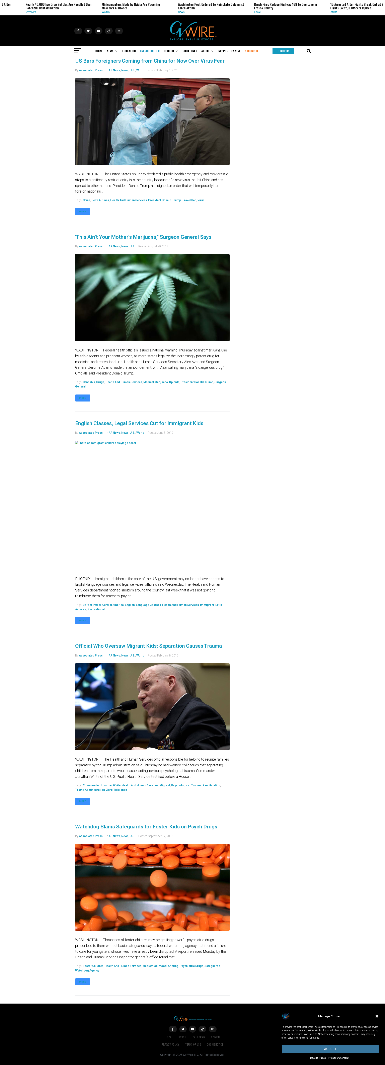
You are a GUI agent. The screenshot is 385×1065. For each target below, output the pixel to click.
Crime (316, 12)
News (164, 12)
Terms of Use (193, 1044)
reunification (211, 785)
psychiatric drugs (191, 966)
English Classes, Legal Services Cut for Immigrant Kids (139, 423)
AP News (114, 70)
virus (201, 200)
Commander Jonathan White (102, 785)
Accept (330, 1049)
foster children (93, 966)
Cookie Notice (215, 1044)
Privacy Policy (170, 1044)
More (82, 211)
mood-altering (168, 966)
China (86, 200)
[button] (377, 1016)
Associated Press (91, 70)
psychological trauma (186, 785)
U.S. (132, 70)
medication (150, 966)
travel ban (189, 200)
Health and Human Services (128, 200)
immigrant (207, 604)
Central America (113, 604)
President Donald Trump (164, 200)
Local (240, 12)
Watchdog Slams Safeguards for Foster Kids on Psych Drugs (146, 827)
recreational (96, 609)
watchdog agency (87, 970)
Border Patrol (92, 604)
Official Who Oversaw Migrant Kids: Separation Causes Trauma (148, 646)
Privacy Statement (338, 1058)
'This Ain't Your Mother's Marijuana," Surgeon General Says (143, 237)
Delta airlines (100, 200)
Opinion (215, 1037)
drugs (100, 382)
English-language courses (143, 604)
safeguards (212, 966)
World (88, 12)
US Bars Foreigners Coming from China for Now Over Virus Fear (150, 61)
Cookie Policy (318, 1058)
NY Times (13, 12)
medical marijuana (155, 382)
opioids (174, 382)
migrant (165, 785)
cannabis (89, 382)
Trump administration (90, 789)
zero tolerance (116, 789)
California (198, 1037)
